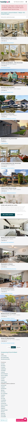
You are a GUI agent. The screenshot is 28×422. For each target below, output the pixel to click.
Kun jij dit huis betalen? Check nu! (8, 318)
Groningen (3, 370)
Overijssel (3, 377)
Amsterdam (3, 385)
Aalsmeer (3, 413)
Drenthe (3, 364)
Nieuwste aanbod (18, 1)
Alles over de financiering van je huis (8, 268)
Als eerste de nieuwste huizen (7, 92)
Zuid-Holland (4, 382)
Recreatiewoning (5, 357)
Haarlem (3, 387)
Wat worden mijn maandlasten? (7, 42)
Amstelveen (3, 388)
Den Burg (3, 391)
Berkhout (3, 406)
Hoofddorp (3, 400)
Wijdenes (3, 408)
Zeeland (3, 380)
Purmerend (3, 403)
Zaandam (3, 395)
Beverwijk (3, 415)
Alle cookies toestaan (8, 214)
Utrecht (2, 378)
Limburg (3, 372)
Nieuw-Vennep (4, 405)
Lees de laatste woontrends (6, 293)
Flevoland (3, 365)
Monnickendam (4, 410)
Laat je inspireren (4, 143)
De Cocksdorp (4, 393)
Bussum (3, 411)
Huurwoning (3, 355)
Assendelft (3, 416)
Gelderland (3, 368)
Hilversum (3, 401)
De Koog (3, 398)
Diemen (2, 396)
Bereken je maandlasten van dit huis (8, 118)
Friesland (3, 367)
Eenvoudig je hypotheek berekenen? (8, 192)
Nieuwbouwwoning (5, 359)
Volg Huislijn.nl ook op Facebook (7, 168)
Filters (4, 420)
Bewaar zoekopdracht (21, 420)
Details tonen (20, 214)
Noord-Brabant (4, 373)
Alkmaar (2, 390)
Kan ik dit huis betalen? (5, 67)
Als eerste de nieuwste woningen (8, 343)
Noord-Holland (4, 375)
